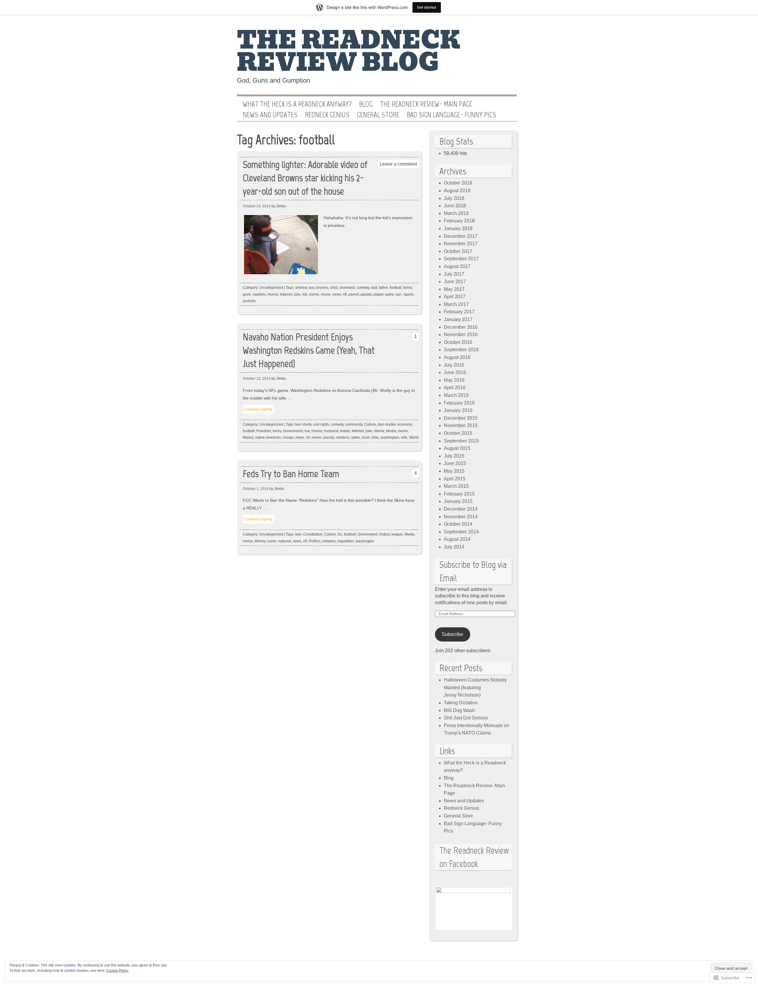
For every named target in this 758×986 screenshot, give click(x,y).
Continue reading (258, 409)
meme (314, 294)
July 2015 (454, 455)
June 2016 (455, 372)
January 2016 (458, 410)
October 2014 (458, 524)
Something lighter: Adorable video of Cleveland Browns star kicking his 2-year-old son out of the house (305, 177)
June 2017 (455, 281)
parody (366, 294)
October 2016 (458, 342)
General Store (378, 115)
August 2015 (457, 448)
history (384, 534)
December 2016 (461, 327)
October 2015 (458, 433)
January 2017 (458, 319)
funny (407, 288)
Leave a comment (398, 163)
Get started (426, 7)
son (399, 294)
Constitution (312, 534)
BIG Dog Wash (459, 710)
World (414, 437)
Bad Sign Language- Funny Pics (451, 115)
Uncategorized (271, 288)
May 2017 (454, 289)
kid (305, 294)
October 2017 (458, 251)
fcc (340, 534)
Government (293, 431)
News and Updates (270, 115)
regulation (346, 541)
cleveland (347, 288)
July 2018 (454, 198)
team (366, 437)
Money (248, 437)
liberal (379, 431)
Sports (408, 294)
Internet (286, 294)
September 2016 (461, 349)
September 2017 (461, 258)
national (284, 541)
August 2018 (457, 190)
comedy (363, 288)
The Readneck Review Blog (348, 51)
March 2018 (456, 213)
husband (331, 431)
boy (311, 288)
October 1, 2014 (256, 489)
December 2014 (461, 509)
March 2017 (456, 304)
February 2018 (459, 220)
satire (389, 294)
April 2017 (454, 296)
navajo (288, 437)
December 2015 (461, 418)
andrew (301, 288)
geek (247, 294)
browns (322, 288)
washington (389, 437)
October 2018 (458, 182)
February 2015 (459, 493)
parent (354, 294)
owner (316, 437)
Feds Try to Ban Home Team (291, 474)
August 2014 (457, 539)
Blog (365, 104)
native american (268, 437)
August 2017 (457, 266)
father (383, 288)
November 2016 (461, 334)
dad (374, 288)
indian (345, 431)
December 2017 (461, 236)
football (396, 288)
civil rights (321, 424)
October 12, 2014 (257, 378)
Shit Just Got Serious (466, 717)
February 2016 (459, 402)
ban (298, 534)
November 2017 (461, 243)
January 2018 (458, 228)
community (353, 424)
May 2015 (454, 471)
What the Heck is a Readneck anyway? (297, 104)
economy (404, 424)
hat (307, 431)
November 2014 (461, 516)
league (397, 534)
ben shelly (303, 424)
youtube (249, 301)
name (271, 541)
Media (391, 431)
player (378, 294)
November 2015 (461, 425)
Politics (314, 541)
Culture (370, 424)
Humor (273, 294)
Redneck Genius (327, 115)
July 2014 (454, 546)
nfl (345, 294)
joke (297, 294)
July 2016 (454, 365)
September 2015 (461, 440)
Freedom (263, 431)
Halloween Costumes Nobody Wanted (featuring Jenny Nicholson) (475, 687)
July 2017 (454, 274)
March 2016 (456, 395)
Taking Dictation (461, 702)
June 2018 (455, 205)
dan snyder (387, 424)
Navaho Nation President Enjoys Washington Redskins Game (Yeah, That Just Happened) (309, 350)
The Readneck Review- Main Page (426, 104)
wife (404, 437)
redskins (342, 437)
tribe (375, 437)
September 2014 (461, 531)
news (337, 294)
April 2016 (454, 387)
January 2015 (458, 501)
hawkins (259, 294)
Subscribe (452, 634)
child (334, 288)
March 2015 (456, 486)
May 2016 (454, 380)
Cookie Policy (117, 971)
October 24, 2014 (257, 206)
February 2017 (459, 311)
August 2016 (457, 357)
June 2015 (455, 463)
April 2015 (454, 478)
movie (326, 294)
